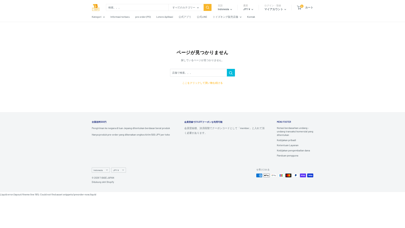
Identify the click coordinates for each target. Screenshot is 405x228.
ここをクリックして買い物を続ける (202, 82)
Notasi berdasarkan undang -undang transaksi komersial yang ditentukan (295, 131)
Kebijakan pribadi (286, 140)
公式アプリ (185, 16)
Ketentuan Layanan (288, 145)
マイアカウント (274, 9)
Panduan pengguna (287, 155)
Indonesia (98, 170)
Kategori (96, 16)
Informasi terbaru (120, 16)
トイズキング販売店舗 (225, 16)
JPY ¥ (116, 170)
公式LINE (202, 16)
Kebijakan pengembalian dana (293, 150)
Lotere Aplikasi (164, 16)
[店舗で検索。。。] (231, 72)
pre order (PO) (143, 16)
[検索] (208, 7)
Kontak (251, 16)
